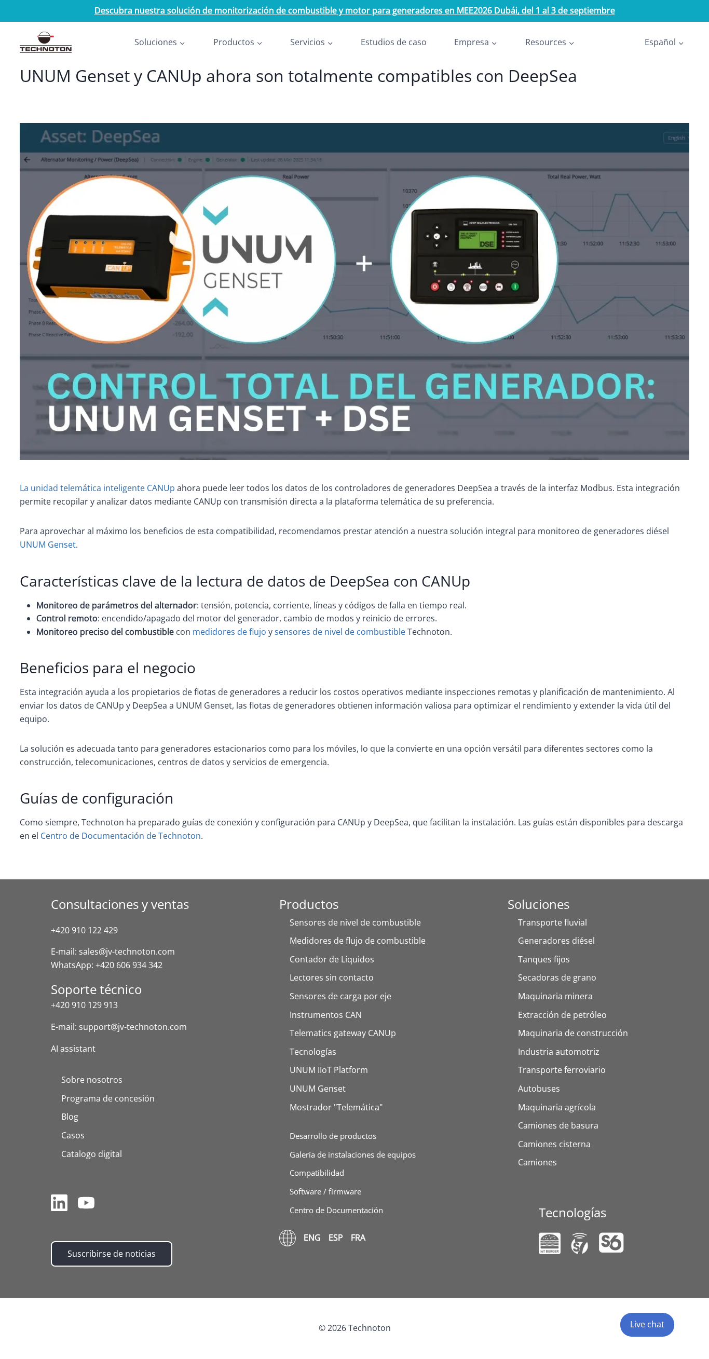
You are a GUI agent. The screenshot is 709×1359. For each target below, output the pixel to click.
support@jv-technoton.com (133, 1026)
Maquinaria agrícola (557, 1107)
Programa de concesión (108, 1098)
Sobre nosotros (91, 1079)
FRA (358, 1237)
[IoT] (550, 1243)
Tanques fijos (544, 959)
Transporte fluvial (552, 922)
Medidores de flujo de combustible (358, 940)
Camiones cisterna (554, 1144)
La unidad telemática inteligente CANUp (97, 488)
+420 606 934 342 (129, 965)
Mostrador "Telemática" (336, 1107)
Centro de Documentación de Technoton (120, 835)
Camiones (537, 1162)
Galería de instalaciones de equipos (353, 1154)
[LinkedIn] (59, 1204)
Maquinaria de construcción (573, 1033)
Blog (69, 1116)
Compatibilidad (317, 1172)
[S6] (611, 1242)
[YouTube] (86, 1204)
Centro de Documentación (336, 1210)
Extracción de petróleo (562, 1015)
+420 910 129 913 (84, 1005)
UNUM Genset (48, 544)
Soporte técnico (96, 989)
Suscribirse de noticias (111, 1253)
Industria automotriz (558, 1051)
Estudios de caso (394, 42)
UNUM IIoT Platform (329, 1070)
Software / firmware (325, 1191)
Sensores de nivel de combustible (355, 922)
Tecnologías (313, 1051)
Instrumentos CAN (326, 1015)
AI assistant (73, 1048)
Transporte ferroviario (562, 1070)
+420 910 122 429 (84, 930)
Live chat (647, 1324)
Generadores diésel (556, 940)
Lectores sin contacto (332, 977)
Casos (73, 1135)
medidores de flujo (229, 631)
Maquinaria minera (555, 996)
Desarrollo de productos (333, 1136)
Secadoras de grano (557, 977)
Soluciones (538, 904)
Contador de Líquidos (332, 959)
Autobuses (539, 1088)
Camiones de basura (558, 1125)
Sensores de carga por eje (340, 996)
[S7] (580, 1243)
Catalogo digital (91, 1154)
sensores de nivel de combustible (340, 631)
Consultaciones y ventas (120, 904)
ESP (336, 1237)
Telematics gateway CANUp (343, 1033)
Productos (308, 904)
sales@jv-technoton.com (127, 951)
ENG (312, 1237)
